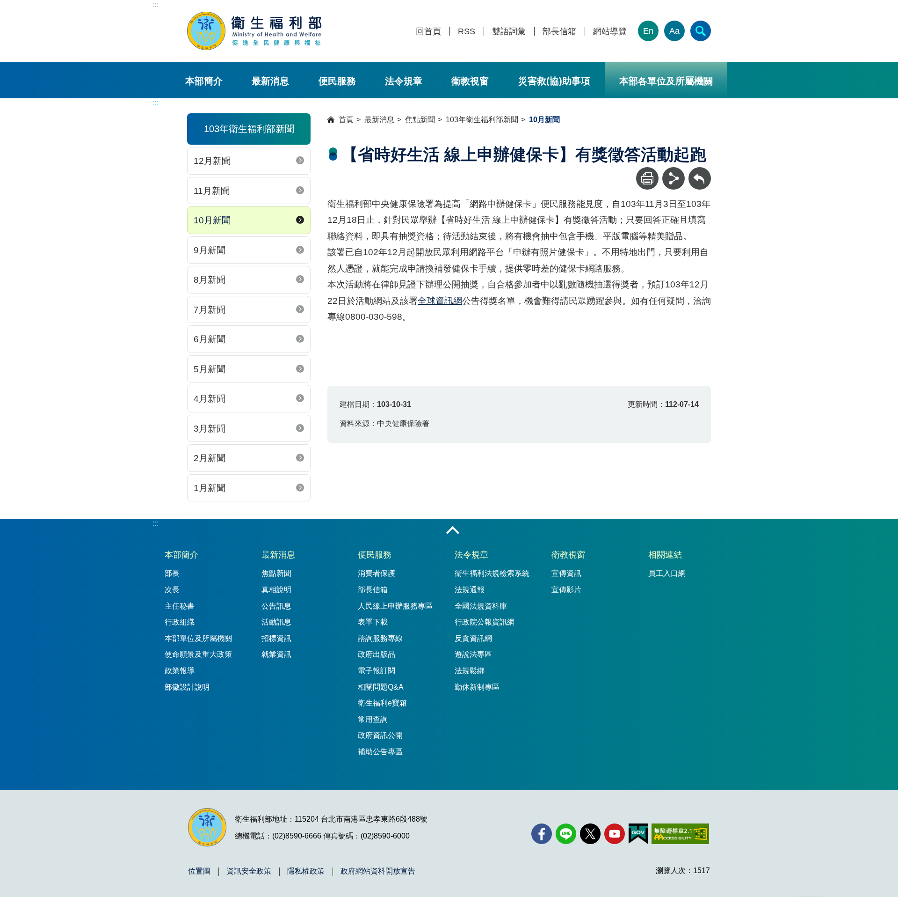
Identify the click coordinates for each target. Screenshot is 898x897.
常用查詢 (373, 719)
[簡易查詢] (700, 31)
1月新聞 (209, 488)
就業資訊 (276, 654)
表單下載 (373, 622)
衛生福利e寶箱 (382, 703)
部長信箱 (559, 31)
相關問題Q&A (381, 687)
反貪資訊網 (473, 638)
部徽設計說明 (187, 687)
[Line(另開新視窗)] (566, 833)
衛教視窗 (470, 81)
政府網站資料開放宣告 (377, 871)
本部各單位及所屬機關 (666, 81)
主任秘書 (180, 606)
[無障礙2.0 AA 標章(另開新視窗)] (680, 833)
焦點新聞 (420, 120)
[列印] (647, 178)
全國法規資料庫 (481, 606)
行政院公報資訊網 (484, 622)
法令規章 (403, 81)
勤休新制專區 (477, 687)
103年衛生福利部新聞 (482, 120)
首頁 (346, 120)
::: (155, 4)
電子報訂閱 (376, 671)
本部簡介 (204, 81)
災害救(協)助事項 (554, 81)
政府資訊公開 (380, 735)
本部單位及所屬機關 (198, 638)
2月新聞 (209, 458)
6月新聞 (209, 339)
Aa (674, 31)
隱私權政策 (306, 871)
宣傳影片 (566, 590)
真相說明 (276, 590)
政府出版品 (376, 654)
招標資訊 (276, 638)
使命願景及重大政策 (198, 654)
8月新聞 (209, 280)
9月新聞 (209, 250)
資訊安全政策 (248, 871)
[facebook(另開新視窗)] (541, 833)
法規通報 (470, 590)
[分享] (673, 178)
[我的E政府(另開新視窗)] (638, 833)
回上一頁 (699, 172)
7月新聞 (209, 310)
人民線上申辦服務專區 (395, 606)
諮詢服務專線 (380, 638)
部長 (172, 573)
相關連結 (665, 554)
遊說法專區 (473, 654)
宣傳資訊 (566, 573)
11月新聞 (212, 191)
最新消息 (270, 81)
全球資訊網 (440, 301)
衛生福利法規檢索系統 (492, 573)
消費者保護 (376, 573)
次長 (172, 590)
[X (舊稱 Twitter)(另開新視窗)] (590, 833)
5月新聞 (209, 369)
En (648, 31)
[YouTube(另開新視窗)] (614, 833)
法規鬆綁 (470, 671)
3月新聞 (209, 429)
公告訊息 (276, 606)
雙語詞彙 (509, 31)
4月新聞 (209, 399)
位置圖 (199, 871)
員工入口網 (667, 573)
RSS (466, 31)
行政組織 (180, 622)
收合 (453, 531)
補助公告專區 (380, 752)
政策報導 (180, 671)
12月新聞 (212, 161)
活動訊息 (276, 622)
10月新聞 (212, 220)
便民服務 (337, 81)
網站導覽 (610, 31)
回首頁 (428, 31)
